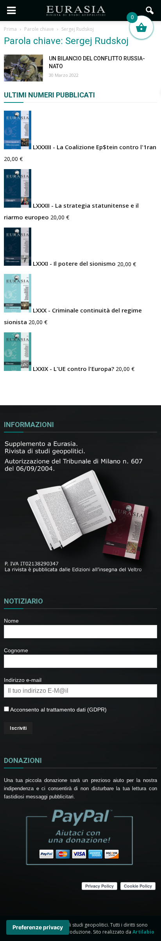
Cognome (16, 650)
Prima (10, 29)
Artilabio (143, 932)
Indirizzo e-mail (22, 680)
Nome (11, 621)
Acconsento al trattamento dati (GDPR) (58, 709)
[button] (150, 10)
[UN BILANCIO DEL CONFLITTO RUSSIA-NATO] (23, 68)
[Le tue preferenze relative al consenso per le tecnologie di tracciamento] (37, 927)
